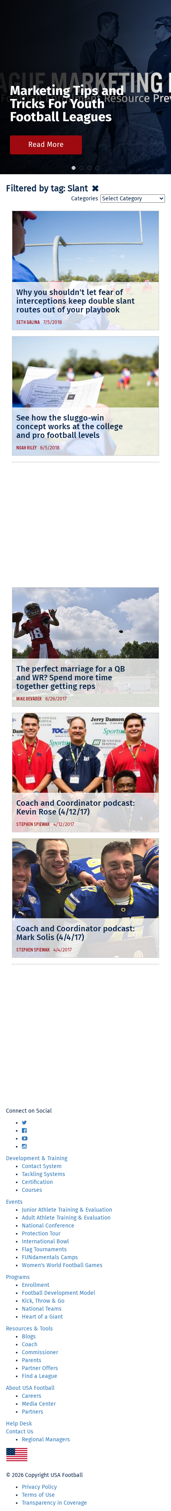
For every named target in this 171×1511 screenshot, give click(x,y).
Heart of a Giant (42, 1316)
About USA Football (30, 1388)
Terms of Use (38, 1495)
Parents (31, 1360)
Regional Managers (46, 1439)
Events (14, 1202)
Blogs (29, 1336)
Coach (29, 1344)
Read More (46, 144)
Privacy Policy (39, 1487)
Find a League (39, 1376)
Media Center (39, 1404)
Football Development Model (58, 1293)
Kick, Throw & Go (43, 1301)
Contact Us (19, 1431)
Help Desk (19, 1423)
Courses (32, 1190)
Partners (32, 1411)
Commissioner (40, 1352)
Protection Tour (41, 1233)
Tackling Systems (43, 1174)
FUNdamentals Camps (50, 1257)
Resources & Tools (29, 1328)
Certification (37, 1182)
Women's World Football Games (62, 1265)
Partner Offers (40, 1368)
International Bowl (45, 1241)
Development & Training (36, 1158)
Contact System (42, 1166)
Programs (18, 1277)
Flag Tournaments (44, 1249)
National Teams (42, 1308)
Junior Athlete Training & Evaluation (67, 1210)
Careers (31, 1396)
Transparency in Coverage (54, 1503)
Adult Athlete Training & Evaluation (66, 1217)
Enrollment (35, 1285)
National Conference (48, 1225)
